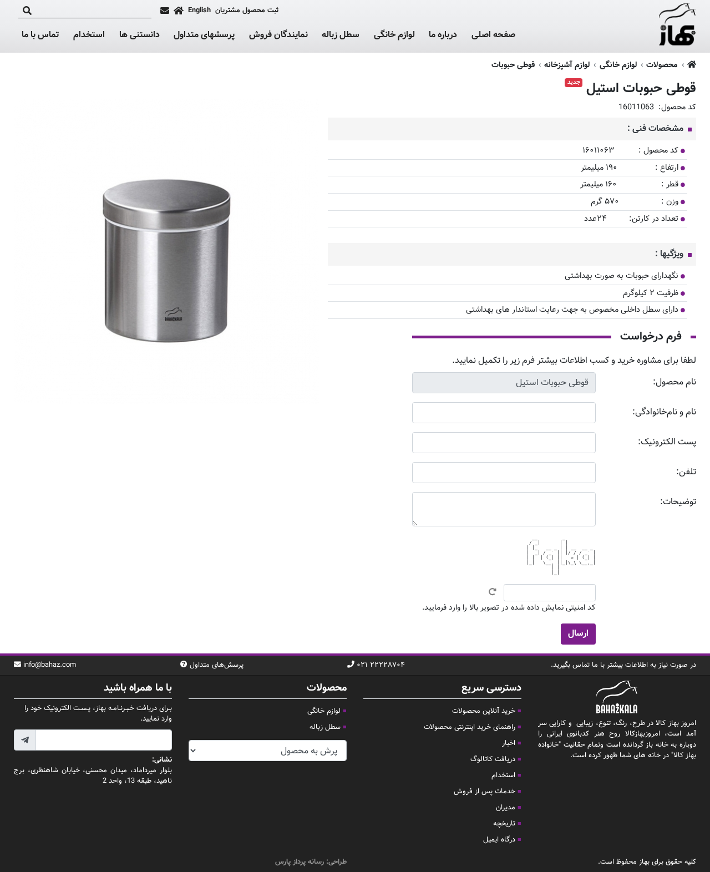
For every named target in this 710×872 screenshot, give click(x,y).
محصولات (661, 65)
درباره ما (443, 35)
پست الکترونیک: (667, 442)
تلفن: (686, 472)
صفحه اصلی (493, 35)
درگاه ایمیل (499, 839)
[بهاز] (677, 27)
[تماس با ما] (164, 10)
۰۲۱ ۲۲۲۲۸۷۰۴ (381, 665)
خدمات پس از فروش (484, 791)
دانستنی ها (139, 35)
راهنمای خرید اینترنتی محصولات (469, 727)
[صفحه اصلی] (179, 10)
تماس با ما (40, 35)
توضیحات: (678, 502)
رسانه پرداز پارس (299, 862)
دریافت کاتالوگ (492, 759)
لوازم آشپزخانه (567, 65)
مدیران (505, 807)
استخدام (89, 35)
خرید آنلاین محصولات (483, 711)
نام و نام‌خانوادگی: (664, 412)
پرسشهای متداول (204, 35)
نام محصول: (674, 382)
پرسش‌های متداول (217, 665)
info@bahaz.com (49, 665)
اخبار (508, 743)
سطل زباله (340, 35)
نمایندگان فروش (278, 35)
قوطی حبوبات (513, 65)
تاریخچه (504, 823)
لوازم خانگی (394, 35)
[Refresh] (492, 592)
